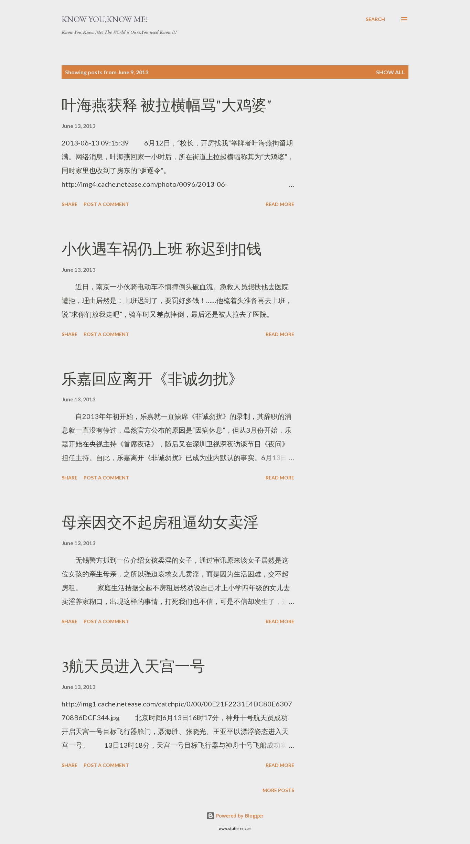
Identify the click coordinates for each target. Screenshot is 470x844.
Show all (390, 72)
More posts (278, 790)
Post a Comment (106, 204)
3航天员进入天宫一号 (133, 666)
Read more (280, 204)
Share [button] (69, 204)
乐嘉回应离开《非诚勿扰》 (152, 379)
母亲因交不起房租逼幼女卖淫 (160, 522)
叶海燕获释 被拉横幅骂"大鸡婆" (167, 105)
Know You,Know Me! (105, 19)
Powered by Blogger (239, 815)
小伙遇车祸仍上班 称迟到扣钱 (161, 249)
